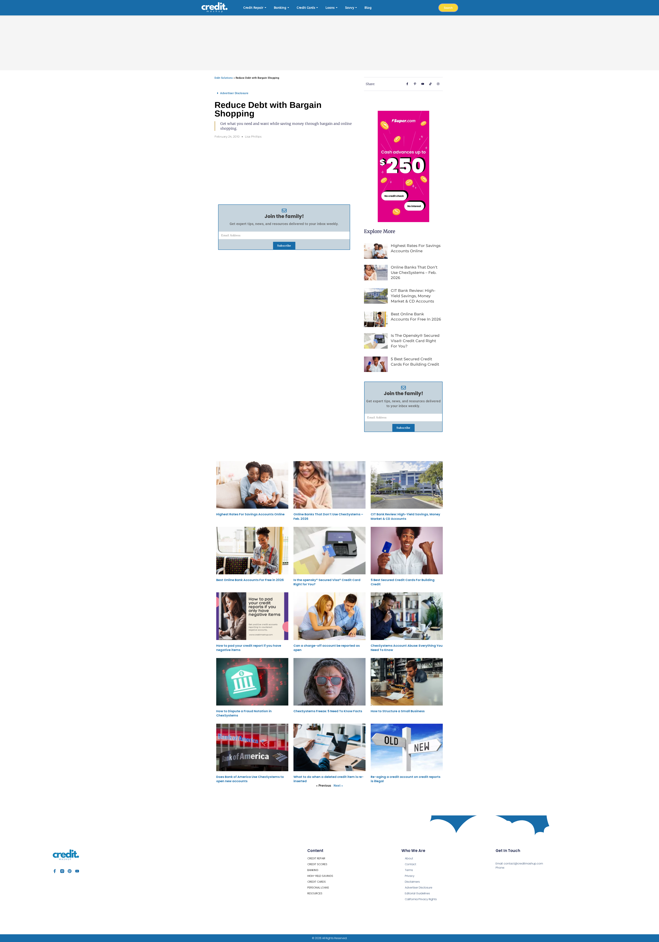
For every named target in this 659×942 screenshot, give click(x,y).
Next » (338, 785)
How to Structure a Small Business (398, 711)
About (409, 858)
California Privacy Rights (421, 899)
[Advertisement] (329, 41)
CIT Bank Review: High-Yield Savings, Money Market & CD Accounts (413, 296)
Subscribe (284, 245)
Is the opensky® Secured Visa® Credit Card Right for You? (415, 340)
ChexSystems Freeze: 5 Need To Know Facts (327, 711)
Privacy (409, 876)
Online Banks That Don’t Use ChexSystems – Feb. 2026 (414, 272)
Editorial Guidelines (417, 893)
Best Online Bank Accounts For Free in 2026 (250, 580)
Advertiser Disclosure (234, 93)
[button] (284, 93)
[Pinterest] (70, 871)
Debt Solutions (224, 77)
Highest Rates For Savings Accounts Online (250, 514)
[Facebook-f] (55, 871)
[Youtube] (77, 871)
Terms (409, 870)
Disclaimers (412, 882)
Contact (410, 864)
